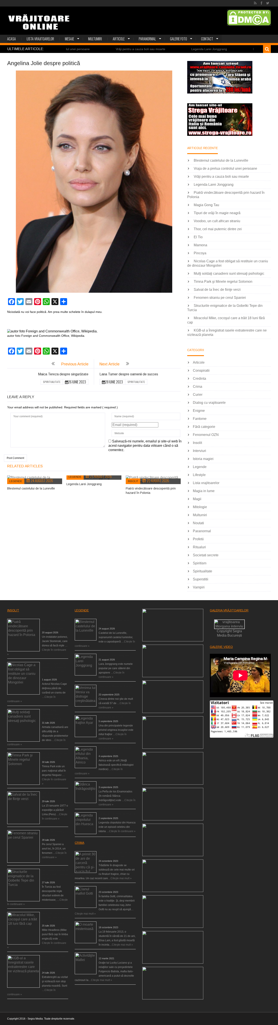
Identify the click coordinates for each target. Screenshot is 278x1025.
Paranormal (147, 38)
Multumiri (95, 38)
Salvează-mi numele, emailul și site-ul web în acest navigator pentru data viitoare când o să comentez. (145, 445)
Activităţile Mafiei (108, 954)
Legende (15, 481)
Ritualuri (199, 547)
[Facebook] (261, 3)
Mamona (200, 245)
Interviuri (199, 451)
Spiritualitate (51, 382)
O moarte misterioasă (111, 923)
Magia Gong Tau (206, 205)
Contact (207, 38)
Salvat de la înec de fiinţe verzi (217, 289)
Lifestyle (199, 475)
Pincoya (200, 253)
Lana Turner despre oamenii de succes (128, 374)
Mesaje (69, 38)
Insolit (133, 481)
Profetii (198, 539)
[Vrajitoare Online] (39, 24)
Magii (197, 499)
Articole (119, 38)
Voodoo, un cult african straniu (217, 221)
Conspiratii (201, 370)
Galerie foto (178, 38)
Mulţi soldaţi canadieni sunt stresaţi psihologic (229, 273)
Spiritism (199, 563)
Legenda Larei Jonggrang (176, 49)
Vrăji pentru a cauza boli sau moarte (107, 49)
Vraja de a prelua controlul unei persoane (225, 168)
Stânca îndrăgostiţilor (111, 782)
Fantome (200, 419)
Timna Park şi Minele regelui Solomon (223, 281)
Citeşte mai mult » (121, 878)
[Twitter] (268, 3)
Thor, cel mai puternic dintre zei (218, 229)
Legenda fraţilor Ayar (111, 716)
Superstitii (200, 579)
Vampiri (199, 587)
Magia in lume (204, 491)
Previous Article (74, 364)
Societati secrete (205, 555)
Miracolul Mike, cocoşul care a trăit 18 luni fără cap (55, 917)
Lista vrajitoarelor (40, 38)
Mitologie (200, 507)
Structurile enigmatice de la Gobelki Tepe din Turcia (55, 874)
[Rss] (255, 3)
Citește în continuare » (122, 831)
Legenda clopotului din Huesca (117, 813)
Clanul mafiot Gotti (110, 887)
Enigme (199, 410)
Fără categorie (204, 427)
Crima (197, 386)
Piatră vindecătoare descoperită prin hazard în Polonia (53, 624)
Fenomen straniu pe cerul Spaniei (220, 297)
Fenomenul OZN (206, 435)
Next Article (109, 364)
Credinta (199, 378)
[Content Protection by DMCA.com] (249, 17)
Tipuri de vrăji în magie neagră (217, 213)
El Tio (198, 237)
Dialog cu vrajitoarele (209, 402)
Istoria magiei (203, 459)
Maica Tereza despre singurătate (63, 374)
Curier (197, 394)
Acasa (11, 38)
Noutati (198, 523)
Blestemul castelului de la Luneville (31, 488)
